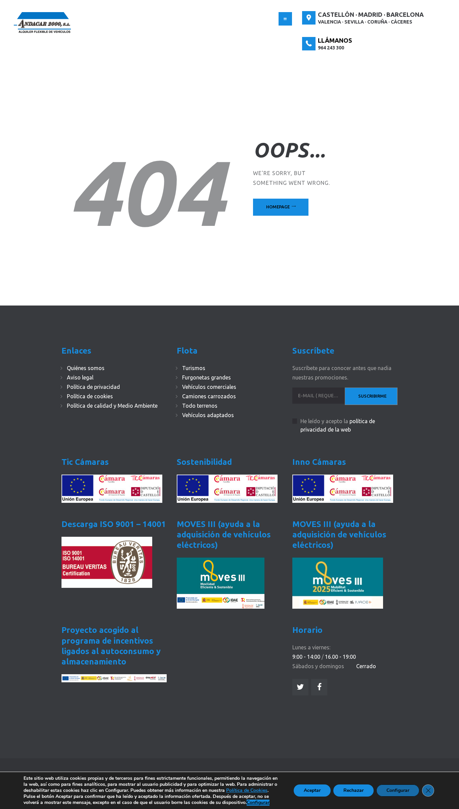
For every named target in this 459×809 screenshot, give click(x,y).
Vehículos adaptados (208, 415)
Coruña (377, 22)
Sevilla (354, 22)
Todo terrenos (199, 406)
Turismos (193, 368)
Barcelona (405, 14)
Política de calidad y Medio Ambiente (112, 406)
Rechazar (353, 790)
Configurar (258, 803)
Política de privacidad (93, 387)
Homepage (278, 206)
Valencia (329, 22)
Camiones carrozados (209, 396)
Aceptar (312, 790)
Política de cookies (90, 396)
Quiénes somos (86, 368)
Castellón (336, 14)
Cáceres (401, 22)
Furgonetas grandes (206, 377)
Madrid (370, 14)
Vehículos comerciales (209, 387)
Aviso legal (80, 377)
